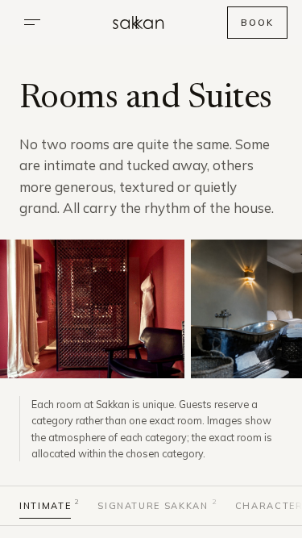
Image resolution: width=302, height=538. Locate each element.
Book (257, 22)
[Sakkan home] (138, 22)
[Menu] (32, 22)
